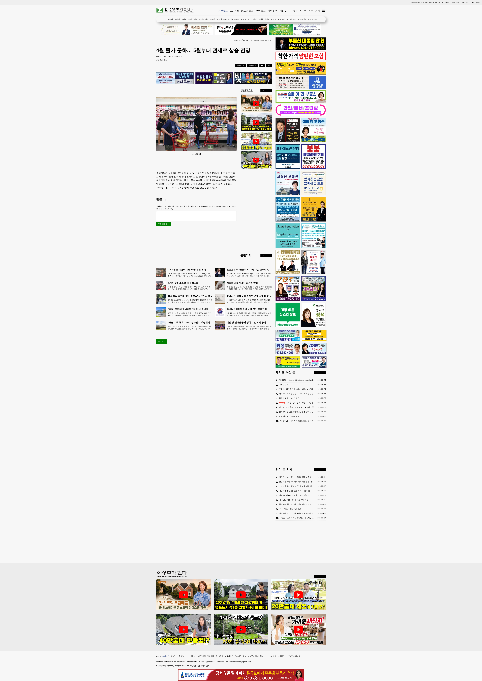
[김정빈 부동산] (314, 348)
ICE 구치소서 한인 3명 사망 (290, 509)
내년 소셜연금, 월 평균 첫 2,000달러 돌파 (295, 491)
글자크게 (252, 65)
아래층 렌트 (283, 385)
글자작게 (240, 65)
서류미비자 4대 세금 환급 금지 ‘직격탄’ (294, 495)
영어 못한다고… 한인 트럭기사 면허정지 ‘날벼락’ (297, 513)
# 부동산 (281, 19)
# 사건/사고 (193, 19)
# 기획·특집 (291, 19)
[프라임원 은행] (288, 156)
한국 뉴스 (260, 10)
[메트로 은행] (313, 183)
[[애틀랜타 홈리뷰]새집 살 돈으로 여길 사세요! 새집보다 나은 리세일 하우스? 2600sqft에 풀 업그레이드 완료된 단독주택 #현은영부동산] (256, 103)
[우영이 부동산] (301, 74)
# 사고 (273, 19)
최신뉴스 (223, 10)
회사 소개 (263, 656)
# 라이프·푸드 (233, 19)
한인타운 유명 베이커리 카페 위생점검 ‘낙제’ (296, 482)
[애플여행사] (314, 335)
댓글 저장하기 (163, 224)
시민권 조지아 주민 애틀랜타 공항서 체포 (295, 477)
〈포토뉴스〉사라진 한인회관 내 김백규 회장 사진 (297, 518)
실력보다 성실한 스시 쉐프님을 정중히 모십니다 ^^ (297, 412)
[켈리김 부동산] (313, 130)
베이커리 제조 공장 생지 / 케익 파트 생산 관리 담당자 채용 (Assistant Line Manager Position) (297, 394)
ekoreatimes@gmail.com (241, 662)
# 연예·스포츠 (313, 19)
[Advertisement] (256, 209)
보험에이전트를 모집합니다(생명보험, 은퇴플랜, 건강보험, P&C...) (297, 389)
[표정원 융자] (214, 78)
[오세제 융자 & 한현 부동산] (301, 49)
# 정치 (170, 19)
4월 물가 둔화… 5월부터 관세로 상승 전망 (257, 40)
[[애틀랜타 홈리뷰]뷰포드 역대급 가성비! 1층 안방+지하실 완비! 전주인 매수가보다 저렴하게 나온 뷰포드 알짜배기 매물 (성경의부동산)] (256, 122)
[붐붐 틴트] (313, 156)
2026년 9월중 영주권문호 (289, 416)
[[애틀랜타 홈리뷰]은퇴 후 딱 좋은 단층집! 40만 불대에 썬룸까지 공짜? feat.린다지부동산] (256, 160)
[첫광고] (295, 29)
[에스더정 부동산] (313, 262)
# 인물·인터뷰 (264, 19)
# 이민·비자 (204, 19)
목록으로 (161, 341)
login (478, 3)
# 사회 (184, 19)
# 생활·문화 (222, 19)
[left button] (263, 90)
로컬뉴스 (234, 10)
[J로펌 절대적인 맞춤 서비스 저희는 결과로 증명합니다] (288, 262)
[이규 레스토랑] (241, 29)
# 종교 (243, 19)
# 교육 (213, 19)
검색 (317, 10)
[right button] (269, 90)
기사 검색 (464, 2)
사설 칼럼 (285, 10)
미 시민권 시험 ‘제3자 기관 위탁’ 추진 (293, 500)
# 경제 (177, 19)
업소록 (437, 2)
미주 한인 (272, 10)
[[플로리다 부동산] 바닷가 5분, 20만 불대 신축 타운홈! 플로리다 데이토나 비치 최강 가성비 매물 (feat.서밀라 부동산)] (256, 141)
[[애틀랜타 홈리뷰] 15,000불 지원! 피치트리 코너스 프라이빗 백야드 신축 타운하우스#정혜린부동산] (298, 629)
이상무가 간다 (415, 2)
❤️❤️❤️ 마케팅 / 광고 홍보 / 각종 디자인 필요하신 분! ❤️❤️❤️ (297, 403)
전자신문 (308, 10)
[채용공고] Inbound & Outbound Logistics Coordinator (297, 380)
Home (158, 656)
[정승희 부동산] (313, 288)
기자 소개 (272, 656)
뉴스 (240, 40)
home (236, 40)
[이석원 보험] (301, 60)
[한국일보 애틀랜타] (175, 11)
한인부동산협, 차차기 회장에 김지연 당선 (295, 504)
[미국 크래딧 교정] (253, 78)
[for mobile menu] (323, 10)
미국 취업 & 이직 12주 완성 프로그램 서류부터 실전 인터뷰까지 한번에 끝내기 (297, 421)
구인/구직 (445, 2)
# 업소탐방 (252, 19)
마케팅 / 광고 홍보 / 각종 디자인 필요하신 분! (296, 407)
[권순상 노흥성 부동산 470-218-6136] (175, 78)
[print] (262, 65)
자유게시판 (454, 2)
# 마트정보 (302, 19)
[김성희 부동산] (187, 29)
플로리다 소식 (428, 2)
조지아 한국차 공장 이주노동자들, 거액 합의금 (297, 486)
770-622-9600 (218, 662)
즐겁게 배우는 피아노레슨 (289, 398)
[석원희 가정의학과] (288, 335)
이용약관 (281, 656)
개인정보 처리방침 (293, 656)
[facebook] (269, 65)
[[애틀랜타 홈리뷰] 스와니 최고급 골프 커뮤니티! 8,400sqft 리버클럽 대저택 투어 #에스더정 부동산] (241, 629)
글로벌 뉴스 (247, 10)
